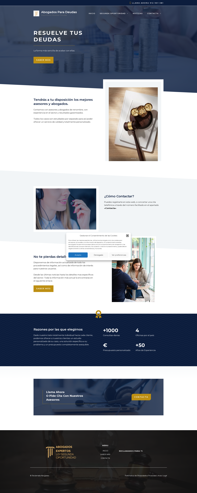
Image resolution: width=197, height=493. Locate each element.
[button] (127, 236)
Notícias (138, 13)
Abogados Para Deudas (59, 12)
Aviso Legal (162, 476)
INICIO (105, 451)
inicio (92, 13)
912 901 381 (156, 3)
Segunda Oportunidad (113, 13)
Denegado (98, 255)
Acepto (78, 255)
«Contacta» (110, 208)
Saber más (43, 60)
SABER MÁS (105, 454)
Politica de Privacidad (136, 476)
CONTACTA (105, 458)
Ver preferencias (119, 255)
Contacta (152, 13)
